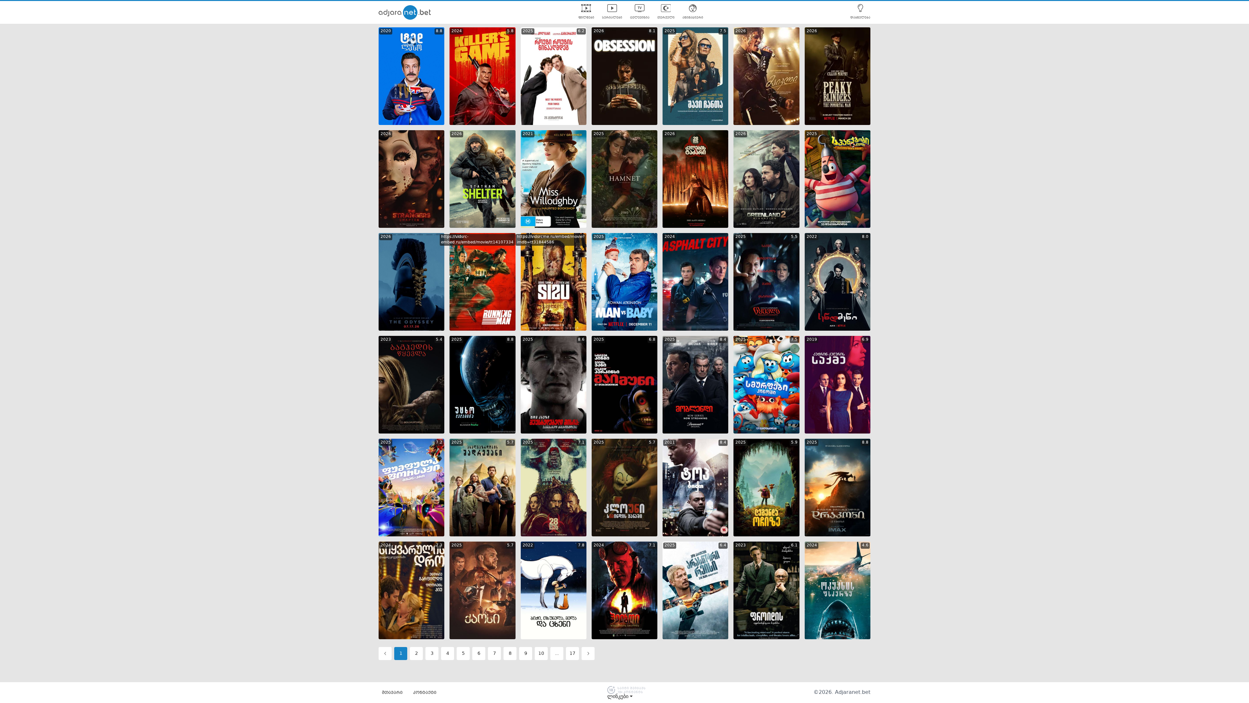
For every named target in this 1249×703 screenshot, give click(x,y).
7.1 (581, 443)
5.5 (794, 237)
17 (572, 653)
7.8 (581, 545)
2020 (386, 31)
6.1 (794, 545)
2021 (528, 134)
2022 (812, 237)
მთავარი (392, 693)
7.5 (723, 31)
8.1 (652, 31)
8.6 (581, 340)
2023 (386, 340)
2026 (599, 31)
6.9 (865, 340)
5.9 (794, 443)
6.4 (723, 545)
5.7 (510, 443)
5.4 (439, 340)
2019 (812, 340)
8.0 (865, 237)
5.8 (510, 31)
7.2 (439, 443)
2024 (456, 31)
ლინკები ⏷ (620, 696)
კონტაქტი (424, 693)
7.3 (439, 545)
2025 (528, 31)
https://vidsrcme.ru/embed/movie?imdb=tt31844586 (550, 239)
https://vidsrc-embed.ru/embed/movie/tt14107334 (477, 239)
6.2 (581, 31)
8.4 (723, 340)
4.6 (865, 545)
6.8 (652, 340)
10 (541, 653)
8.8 (439, 31)
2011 (670, 443)
